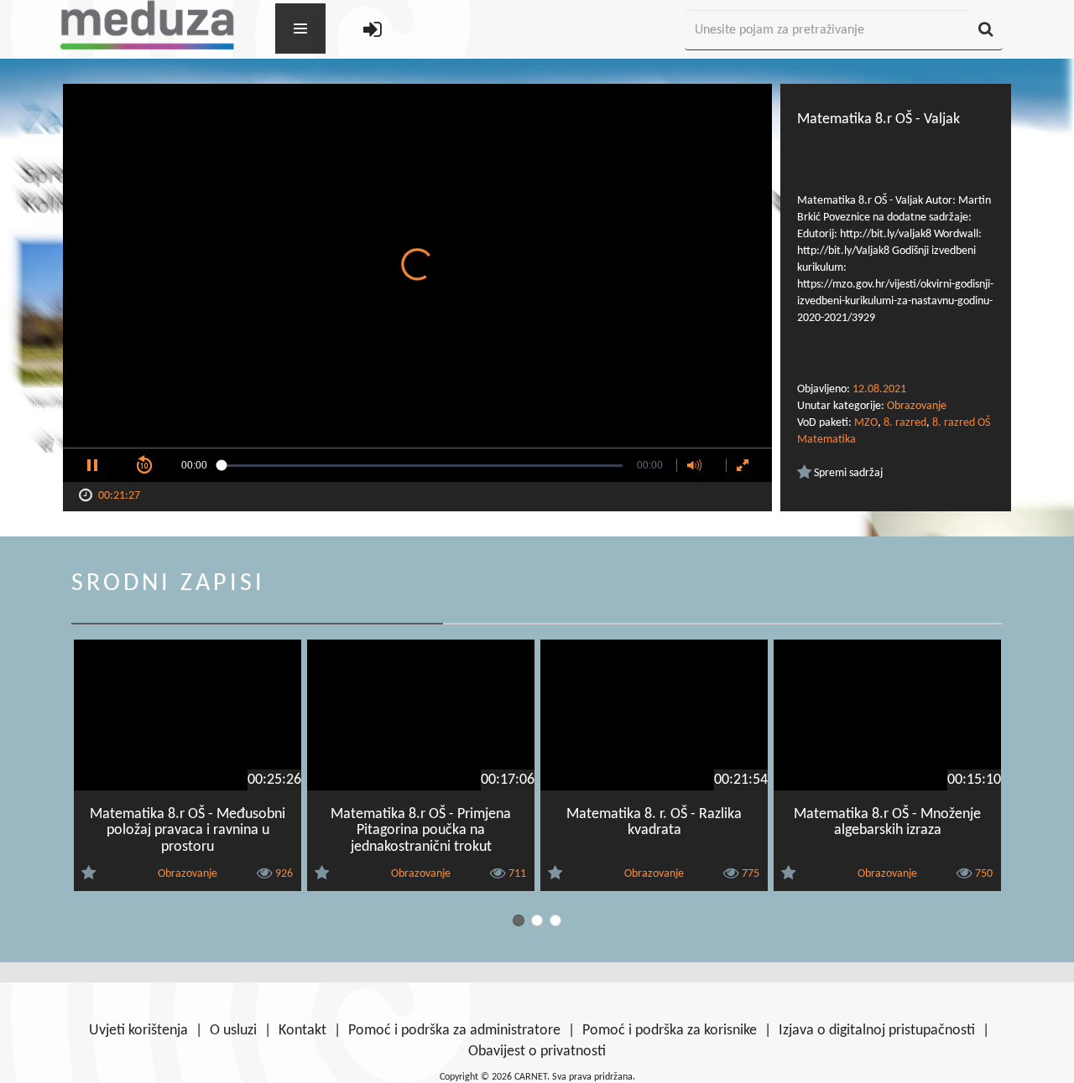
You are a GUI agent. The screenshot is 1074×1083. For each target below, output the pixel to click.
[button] (92, 465)
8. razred (905, 423)
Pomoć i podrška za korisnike (669, 1030)
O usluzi (233, 1030)
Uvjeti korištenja (138, 1030)
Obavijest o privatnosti (537, 1051)
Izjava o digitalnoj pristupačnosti (877, 1030)
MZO (866, 423)
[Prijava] (372, 30)
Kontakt (302, 1030)
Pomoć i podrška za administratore (454, 1030)
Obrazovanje (916, 406)
